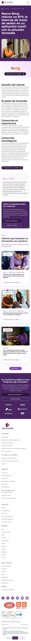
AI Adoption (5, 437)
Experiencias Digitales (7, 443)
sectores (14, 455)
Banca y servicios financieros (9, 458)
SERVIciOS (5, 504)
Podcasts (4, 552)
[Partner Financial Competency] (12, 614)
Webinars (4, 546)
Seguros (4, 464)
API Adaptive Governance (8, 481)
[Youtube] (22, 598)
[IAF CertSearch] (9, 605)
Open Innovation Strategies (9, 498)
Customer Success (6, 522)
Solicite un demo (15, 399)
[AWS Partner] (5, 614)
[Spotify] (27, 598)
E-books (4, 538)
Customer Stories (15, 8)
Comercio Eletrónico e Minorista (10, 461)
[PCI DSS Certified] (19, 614)
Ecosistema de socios (7, 445)
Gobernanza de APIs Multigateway (11, 440)
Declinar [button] (22, 638)
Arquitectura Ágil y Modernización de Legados (14, 448)
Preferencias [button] (8, 638)
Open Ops (4, 513)
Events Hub (5, 484)
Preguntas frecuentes (7, 580)
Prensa (3, 557)
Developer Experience (7, 519)
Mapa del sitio (5, 583)
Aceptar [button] (15, 638)
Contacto (4, 569)
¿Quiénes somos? (6, 566)
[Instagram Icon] (7, 598)
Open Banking (5, 487)
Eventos (4, 555)
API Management (6, 475)
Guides (3, 543)
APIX (3, 529)
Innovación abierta (6, 451)
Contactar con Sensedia (8, 590)
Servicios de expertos (7, 516)
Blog (3, 535)
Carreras (4, 571)
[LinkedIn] (17, 598)
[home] (7, 2)
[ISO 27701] (24, 605)
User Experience (6, 510)
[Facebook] (3, 598)
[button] (27, 2)
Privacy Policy (5, 624)
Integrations (5, 478)
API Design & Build (7, 492)
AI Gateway (5, 472)
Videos (3, 549)
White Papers (5, 540)
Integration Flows (6, 495)
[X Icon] (12, 598)
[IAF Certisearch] (9, 605)
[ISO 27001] (19, 605)
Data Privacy (24, 624)
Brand (3, 574)
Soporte (4, 507)
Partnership (5, 577)
